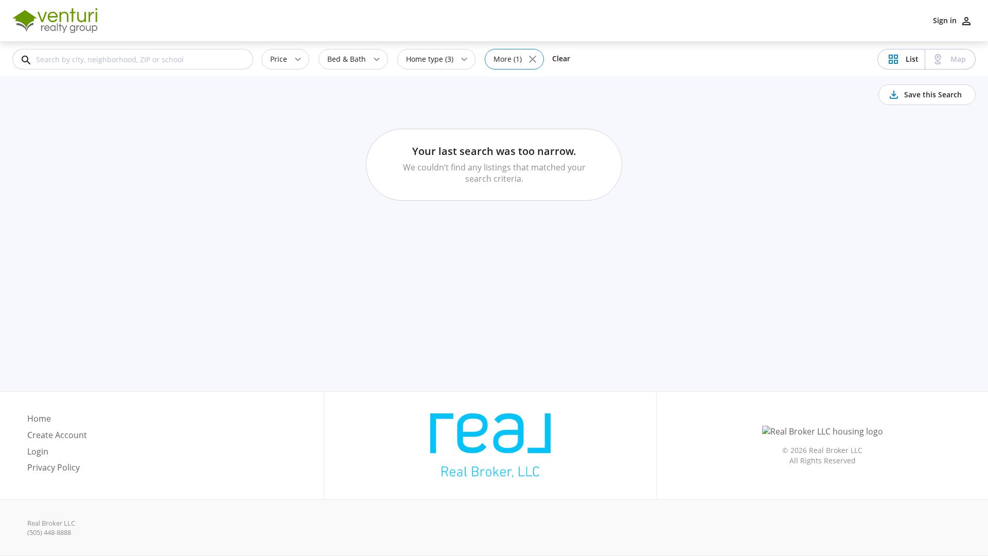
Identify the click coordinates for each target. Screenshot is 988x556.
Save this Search (933, 94)
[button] (57, 454)
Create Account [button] (57, 435)
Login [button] (37, 451)
